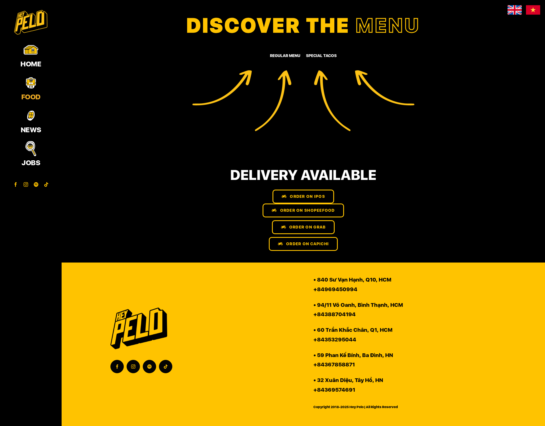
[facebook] (117, 366)
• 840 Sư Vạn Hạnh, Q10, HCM (352, 279)
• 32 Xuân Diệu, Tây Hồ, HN (348, 380)
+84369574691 (334, 390)
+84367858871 (334, 364)
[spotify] (149, 366)
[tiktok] (165, 366)
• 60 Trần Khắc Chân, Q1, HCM (353, 330)
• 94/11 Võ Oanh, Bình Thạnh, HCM (358, 305)
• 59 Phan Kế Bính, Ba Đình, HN (353, 355)
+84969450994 (335, 289)
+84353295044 (334, 339)
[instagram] (133, 366)
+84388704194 (334, 314)
